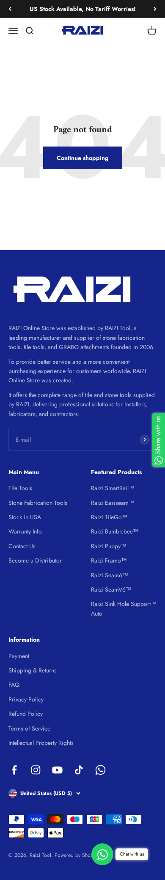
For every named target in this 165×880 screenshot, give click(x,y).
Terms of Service (29, 728)
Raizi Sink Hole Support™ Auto (124, 608)
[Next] (155, 8)
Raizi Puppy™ (108, 546)
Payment (18, 656)
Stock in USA (24, 517)
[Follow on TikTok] (79, 770)
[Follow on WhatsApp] (100, 770)
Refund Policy (25, 713)
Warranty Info (25, 531)
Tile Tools (20, 488)
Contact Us (22, 546)
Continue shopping (83, 158)
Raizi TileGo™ (109, 517)
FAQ (13, 684)
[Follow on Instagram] (35, 770)
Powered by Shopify (76, 855)
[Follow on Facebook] (14, 770)
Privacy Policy (26, 699)
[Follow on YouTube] (57, 770)
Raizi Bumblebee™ (115, 531)
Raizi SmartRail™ (113, 488)
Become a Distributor (35, 560)
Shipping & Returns (32, 670)
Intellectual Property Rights (41, 743)
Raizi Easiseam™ (113, 503)
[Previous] (9, 8)
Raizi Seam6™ (109, 575)
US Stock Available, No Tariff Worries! (83, 9)
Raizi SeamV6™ (111, 589)
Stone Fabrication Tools (37, 503)
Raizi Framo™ (109, 560)
